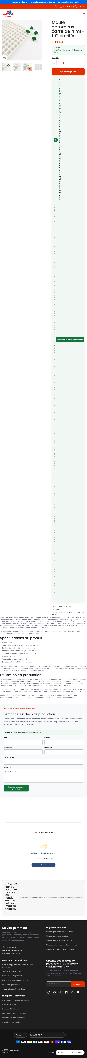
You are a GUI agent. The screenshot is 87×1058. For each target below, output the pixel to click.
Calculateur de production (13, 976)
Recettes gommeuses (11, 984)
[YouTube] (54, 992)
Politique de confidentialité (13, 1017)
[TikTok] (60, 992)
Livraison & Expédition (11, 1009)
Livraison (51, 1052)
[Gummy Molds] (8, 13)
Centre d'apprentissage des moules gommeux (17, 965)
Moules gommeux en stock (57, 936)
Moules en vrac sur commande (59, 940)
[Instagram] (48, 992)
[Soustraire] (54, 63)
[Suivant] (40, 40)
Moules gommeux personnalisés (59, 931)
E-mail (47, 738)
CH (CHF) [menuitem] (82, 6)
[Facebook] (66, 992)
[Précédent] (3, 40)
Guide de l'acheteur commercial (15, 980)
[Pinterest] (72, 992)
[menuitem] (66, 6)
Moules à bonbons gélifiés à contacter (15, 695)
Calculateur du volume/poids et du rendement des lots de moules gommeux (51, 897)
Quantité (48, 748)
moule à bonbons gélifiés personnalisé (59, 697)
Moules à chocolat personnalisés (60, 949)
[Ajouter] (63, 63)
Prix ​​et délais (9, 757)
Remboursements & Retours (14, 1013)
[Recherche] (56, 6)
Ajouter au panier (68, 71)
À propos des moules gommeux (15, 1000)
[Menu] (83, 13)
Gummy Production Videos (13, 989)
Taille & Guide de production (14, 971)
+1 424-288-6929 (9, 947)
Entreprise (8, 748)
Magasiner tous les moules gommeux (62, 945)
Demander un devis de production (70, 339)
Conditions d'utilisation (12, 1022)
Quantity (55, 58)
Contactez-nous (9, 1004)
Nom (5, 738)
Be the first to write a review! (43, 865)
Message (7, 767)
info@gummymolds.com (12, 950)
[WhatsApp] (78, 992)
